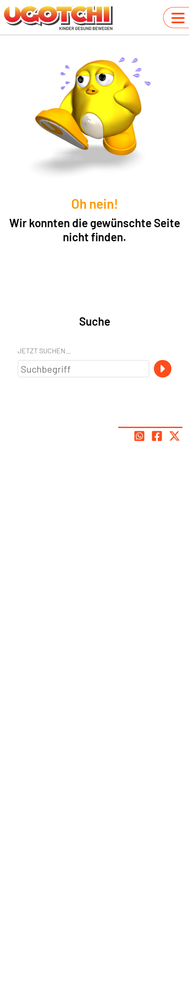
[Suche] (162, 369)
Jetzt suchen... (44, 350)
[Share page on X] (174, 436)
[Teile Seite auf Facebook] (157, 436)
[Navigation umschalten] (178, 18)
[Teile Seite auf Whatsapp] (139, 436)
